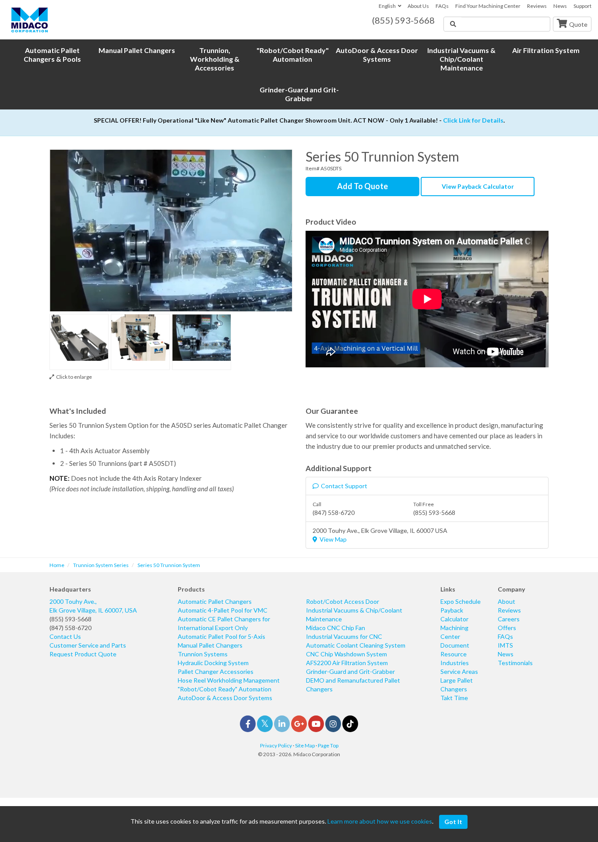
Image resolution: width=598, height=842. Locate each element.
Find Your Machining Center (488, 6)
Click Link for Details (473, 120)
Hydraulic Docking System (213, 662)
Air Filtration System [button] (546, 50)
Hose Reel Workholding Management (229, 680)
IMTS (505, 645)
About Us (418, 6)
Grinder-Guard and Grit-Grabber (350, 671)
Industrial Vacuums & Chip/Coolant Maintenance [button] (461, 59)
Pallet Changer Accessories (215, 671)
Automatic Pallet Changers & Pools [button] (52, 54)
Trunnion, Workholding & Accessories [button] (214, 59)
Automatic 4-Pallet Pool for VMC (222, 610)
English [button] (387, 6)
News (560, 6)
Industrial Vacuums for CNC (344, 636)
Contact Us (65, 636)
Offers (507, 627)
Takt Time (454, 697)
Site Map (305, 745)
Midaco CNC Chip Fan (335, 627)
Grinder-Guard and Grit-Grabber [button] (299, 93)
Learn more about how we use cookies (379, 821)
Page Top (328, 745)
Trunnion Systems (203, 654)
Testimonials (515, 662)
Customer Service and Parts (87, 645)
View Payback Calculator (478, 186)
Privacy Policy (276, 745)
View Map (333, 539)
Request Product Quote (82, 654)
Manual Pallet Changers (210, 645)
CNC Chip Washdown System (346, 654)
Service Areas (459, 671)
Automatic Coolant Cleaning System (355, 645)
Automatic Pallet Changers (215, 601)
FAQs (442, 6)
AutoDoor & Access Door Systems (225, 697)
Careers (509, 619)
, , (93, 606)
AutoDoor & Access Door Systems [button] (377, 54)
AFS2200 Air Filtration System (347, 662)
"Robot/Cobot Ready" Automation (224, 689)
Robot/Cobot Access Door (342, 601)
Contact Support (344, 486)
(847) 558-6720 (70, 627)
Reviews (537, 6)
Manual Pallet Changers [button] (136, 50)
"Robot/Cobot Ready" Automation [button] (293, 54)
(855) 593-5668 (70, 619)
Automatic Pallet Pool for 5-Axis (221, 636)
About (506, 601)
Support (582, 6)
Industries (454, 662)
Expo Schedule (460, 601)
